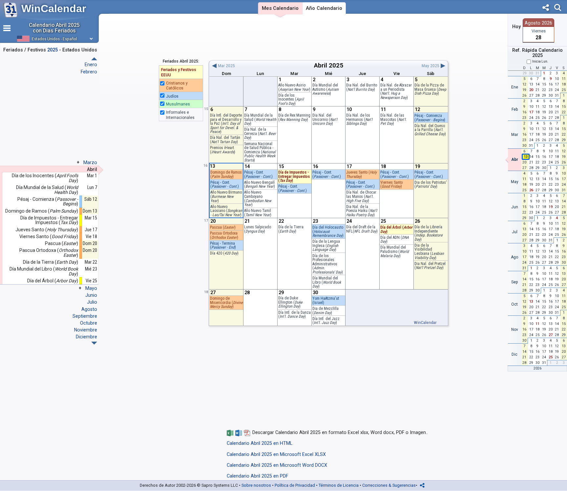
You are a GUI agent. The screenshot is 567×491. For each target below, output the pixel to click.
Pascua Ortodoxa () (48, 252)
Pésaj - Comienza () (47, 201)
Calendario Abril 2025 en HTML (259, 443)
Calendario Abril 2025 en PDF (257, 476)
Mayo (91, 288)
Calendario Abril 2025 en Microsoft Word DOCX (277, 465)
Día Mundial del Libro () (326, 282)
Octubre (88, 323)
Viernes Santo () (391, 184)
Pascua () (223, 227)
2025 (336, 65)
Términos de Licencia (339, 485)
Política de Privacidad (295, 485)
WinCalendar (53, 8)
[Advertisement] (328, 37)
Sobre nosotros (256, 485)
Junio (91, 295)
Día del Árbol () (52, 280)
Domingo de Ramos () (226, 174)
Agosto (89, 309)
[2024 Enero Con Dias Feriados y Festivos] (94, 343)
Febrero (89, 71)
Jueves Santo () (361, 174)
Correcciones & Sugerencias (389, 485)
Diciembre (86, 336)
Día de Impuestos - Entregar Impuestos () (294, 176)
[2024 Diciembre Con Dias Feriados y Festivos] (94, 58)
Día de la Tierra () (291, 229)
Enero (91, 64)
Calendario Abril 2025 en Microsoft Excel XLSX (276, 454)
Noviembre (85, 329)
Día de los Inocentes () (45, 178)
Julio (92, 302)
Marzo (90, 162)
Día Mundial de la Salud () (260, 119)
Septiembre (85, 316)
